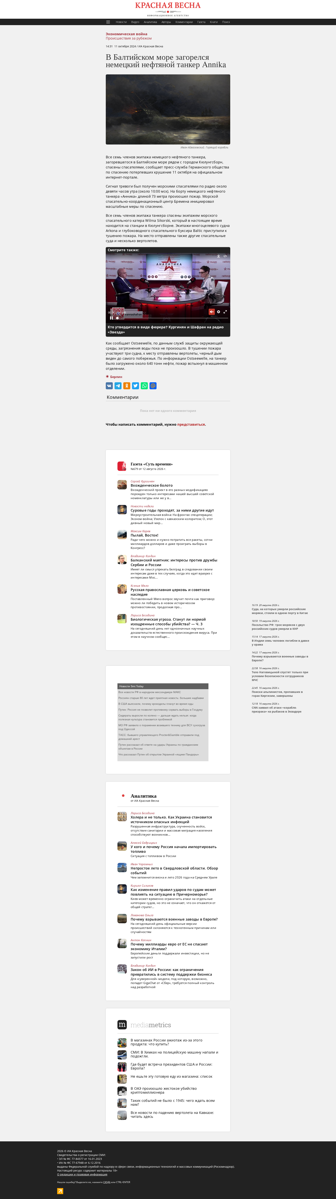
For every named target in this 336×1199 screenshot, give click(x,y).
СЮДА (106, 1182)
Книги (214, 22)
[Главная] (168, 9)
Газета (201, 22)
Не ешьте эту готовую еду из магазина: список (171, 1076)
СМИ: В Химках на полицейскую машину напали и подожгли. (174, 1054)
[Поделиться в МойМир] (153, 385)
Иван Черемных (142, 864)
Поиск (226, 22)
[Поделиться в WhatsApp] (144, 385)
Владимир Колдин (143, 556)
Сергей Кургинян (143, 481)
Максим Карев (140, 531)
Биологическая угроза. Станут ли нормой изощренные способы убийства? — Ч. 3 (168, 621)
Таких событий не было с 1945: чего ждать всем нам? (173, 1102)
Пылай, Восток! (144, 535)
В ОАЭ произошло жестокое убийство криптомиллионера (164, 1090)
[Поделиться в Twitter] (135, 385)
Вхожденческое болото (152, 485)
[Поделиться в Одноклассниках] (126, 385)
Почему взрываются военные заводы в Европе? (174, 919)
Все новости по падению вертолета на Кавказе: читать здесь (172, 1114)
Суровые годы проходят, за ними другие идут (172, 510)
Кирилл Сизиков (142, 885)
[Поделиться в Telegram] (118, 385)
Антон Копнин (141, 940)
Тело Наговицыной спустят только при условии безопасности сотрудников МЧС (280, 676)
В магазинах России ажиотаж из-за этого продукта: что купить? (166, 1042)
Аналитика (150, 22)
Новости (121, 22)
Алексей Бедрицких (144, 843)
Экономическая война (126, 34)
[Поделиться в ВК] (109, 385)
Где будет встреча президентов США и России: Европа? (171, 1066)
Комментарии (184, 22)
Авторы (166, 22)
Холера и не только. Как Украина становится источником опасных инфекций (171, 819)
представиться (191, 424)
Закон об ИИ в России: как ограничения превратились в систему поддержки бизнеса (171, 972)
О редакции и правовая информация (82, 1174)
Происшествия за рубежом (129, 38)
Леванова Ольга (142, 915)
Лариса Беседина (143, 615)
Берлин (116, 377)
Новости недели (142, 506)
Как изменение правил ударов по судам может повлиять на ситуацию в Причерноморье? (173, 892)
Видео (135, 22)
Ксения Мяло (140, 586)
